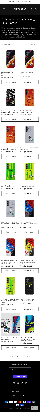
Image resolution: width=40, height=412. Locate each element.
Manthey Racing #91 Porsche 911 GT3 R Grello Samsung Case (28, 185)
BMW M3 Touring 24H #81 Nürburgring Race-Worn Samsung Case (9, 74)
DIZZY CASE (17, 408)
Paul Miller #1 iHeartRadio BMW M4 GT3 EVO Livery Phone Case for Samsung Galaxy (10, 262)
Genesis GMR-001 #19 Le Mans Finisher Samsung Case (27, 111)
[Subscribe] (29, 369)
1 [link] (7, 356)
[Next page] (33, 357)
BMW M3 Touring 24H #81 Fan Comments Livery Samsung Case (9, 111)
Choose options (10, 82)
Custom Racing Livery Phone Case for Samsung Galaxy (10, 338)
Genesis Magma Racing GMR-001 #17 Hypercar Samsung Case (9, 148)
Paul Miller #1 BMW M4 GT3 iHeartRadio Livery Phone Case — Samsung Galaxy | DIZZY (28, 223)
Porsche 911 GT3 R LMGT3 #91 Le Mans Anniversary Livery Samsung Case (10, 223)
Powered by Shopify (25, 408)
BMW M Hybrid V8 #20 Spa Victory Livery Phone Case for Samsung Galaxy (28, 262)
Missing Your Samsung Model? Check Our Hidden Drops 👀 (27, 299)
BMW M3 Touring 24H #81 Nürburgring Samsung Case (27, 73)
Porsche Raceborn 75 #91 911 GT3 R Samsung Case (29, 148)
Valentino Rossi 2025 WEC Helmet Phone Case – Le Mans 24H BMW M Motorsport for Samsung (29, 339)
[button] (4, 9)
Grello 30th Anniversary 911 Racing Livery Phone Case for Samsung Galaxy (10, 300)
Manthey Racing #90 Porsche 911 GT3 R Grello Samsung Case (9, 185)
